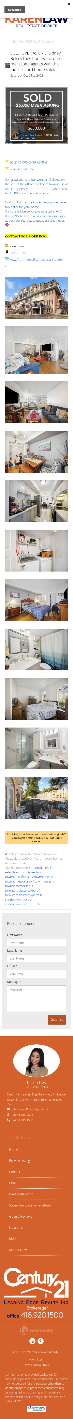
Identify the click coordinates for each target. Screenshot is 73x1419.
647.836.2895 (19, 253)
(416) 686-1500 (23, 1120)
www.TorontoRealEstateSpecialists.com (36, 260)
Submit (57, 1019)
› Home (12, 1149)
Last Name (14, 950)
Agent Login (36, 1359)
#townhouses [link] (42, 881)
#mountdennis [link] (39, 868)
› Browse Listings (19, 1160)
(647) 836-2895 (23, 1115)
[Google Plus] (41, 1341)
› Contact (13, 1172)
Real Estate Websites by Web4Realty (35, 1352)
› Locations (15, 1227)
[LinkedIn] (32, 1341)
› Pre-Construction (20, 1194)
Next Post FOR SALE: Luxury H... (34, 41)
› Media (12, 1238)
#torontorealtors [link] (30, 872)
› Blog (11, 1183)
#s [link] (7, 854)
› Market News (17, 1250)
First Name (16, 935)
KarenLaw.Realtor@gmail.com (31, 1109)
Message (14, 982)
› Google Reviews (19, 1216)
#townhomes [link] (41, 877)
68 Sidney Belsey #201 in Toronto (28, 189)
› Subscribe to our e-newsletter (29, 1205)
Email (12, 966)
